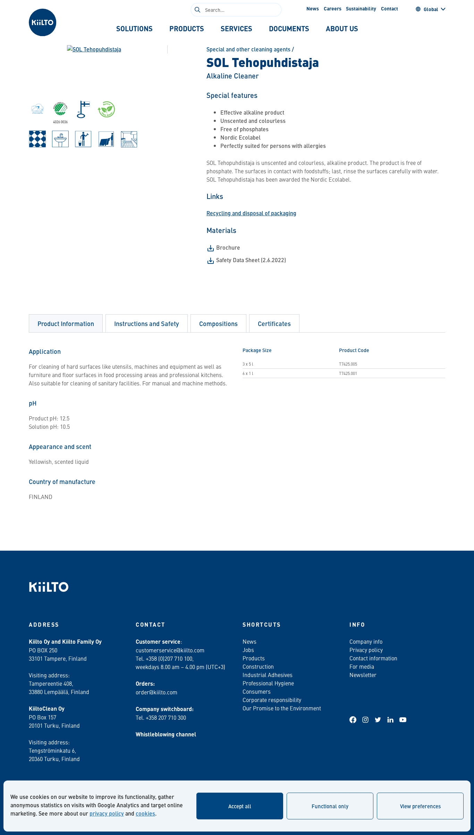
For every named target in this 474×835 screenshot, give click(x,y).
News (312, 8)
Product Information (65, 323)
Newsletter (362, 674)
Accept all (239, 806)
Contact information (373, 658)
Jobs (248, 649)
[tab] (134, 28)
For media (361, 666)
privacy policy (107, 813)
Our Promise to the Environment (282, 708)
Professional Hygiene (268, 683)
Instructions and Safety (146, 323)
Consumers (257, 691)
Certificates (274, 323)
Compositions (218, 323)
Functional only (330, 806)
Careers (332, 8)
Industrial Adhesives (268, 674)
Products (254, 658)
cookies (145, 813)
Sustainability (361, 8)
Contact (389, 8)
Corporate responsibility (272, 699)
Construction (258, 666)
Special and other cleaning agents (248, 49)
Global (431, 9)
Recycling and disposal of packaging (251, 213)
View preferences (420, 806)
